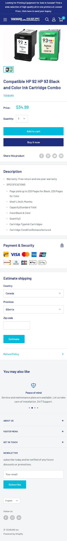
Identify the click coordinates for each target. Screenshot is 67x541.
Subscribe (15, 484)
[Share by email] (61, 155)
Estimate (14, 339)
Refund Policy (11, 354)
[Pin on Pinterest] (48, 155)
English (8, 500)
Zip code (8, 317)
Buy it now (33, 142)
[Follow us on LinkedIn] (18, 517)
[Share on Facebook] (41, 155)
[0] (61, 19)
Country (7, 285)
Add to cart (33, 131)
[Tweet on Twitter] (54, 155)
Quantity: (8, 118)
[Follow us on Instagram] (12, 517)
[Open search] (47, 19)
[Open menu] (5, 19)
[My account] (53, 19)
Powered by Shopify (13, 533)
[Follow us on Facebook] (5, 517)
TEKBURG (8, 95)
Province (8, 301)
